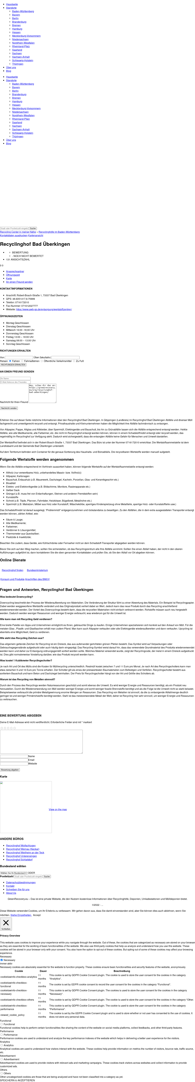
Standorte (11, 7)
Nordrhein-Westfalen (23, 43)
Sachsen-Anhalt (21, 57)
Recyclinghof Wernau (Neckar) (22, 849)
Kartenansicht (35, 235)
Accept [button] (37, 915)
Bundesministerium (37, 570)
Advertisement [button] (8, 1055)
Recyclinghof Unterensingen (21, 856)
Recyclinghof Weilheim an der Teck (25, 852)
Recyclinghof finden (12, 570)
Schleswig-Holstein (22, 60)
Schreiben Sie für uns (17, 889)
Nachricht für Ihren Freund (14, 402)
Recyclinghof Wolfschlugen (21, 845)
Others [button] (3, 1069)
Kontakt (10, 886)
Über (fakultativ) (42, 357)
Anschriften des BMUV (37, 579)
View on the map (58, 809)
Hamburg (17, 28)
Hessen (16, 32)
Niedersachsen (20, 39)
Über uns (11, 67)
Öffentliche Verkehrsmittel (57, 361)
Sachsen (17, 53)
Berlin (15, 18)
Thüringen (17, 64)
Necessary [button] (6, 956)
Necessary (9, 960)
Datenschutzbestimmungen (21, 882)
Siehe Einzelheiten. (21, 915)
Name (31, 756)
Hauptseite (12, 4)
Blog (8, 71)
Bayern (16, 14)
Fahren (16, 361)
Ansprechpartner (15, 271)
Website (32, 763)
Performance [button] (7, 1031)
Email (31, 760)
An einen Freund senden (19, 282)
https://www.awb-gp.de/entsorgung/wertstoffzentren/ (44, 309)
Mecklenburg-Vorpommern (26, 36)
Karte (9, 278)
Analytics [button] (5, 1041)
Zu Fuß (79, 361)
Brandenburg (19, 21)
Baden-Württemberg (23, 11)
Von (2, 357)
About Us (11, 893)
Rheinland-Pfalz (21, 46)
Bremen (16, 25)
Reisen (4, 361)
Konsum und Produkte (12, 579)
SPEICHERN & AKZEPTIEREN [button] (17, 1080)
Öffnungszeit (13, 275)
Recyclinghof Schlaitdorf (19, 859)
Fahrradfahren (31, 361)
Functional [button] (5, 1020)
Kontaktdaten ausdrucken (14, 235)
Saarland (17, 50)
